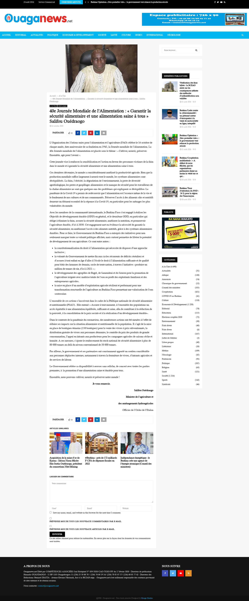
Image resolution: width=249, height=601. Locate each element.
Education (166, 313)
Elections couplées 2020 (172, 317)
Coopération (167, 292)
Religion (165, 367)
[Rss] (188, 573)
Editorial (20, 35)
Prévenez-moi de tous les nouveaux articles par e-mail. (82, 529)
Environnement (168, 321)
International (155, 35)
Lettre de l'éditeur (169, 338)
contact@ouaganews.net (48, 586)
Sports (138, 35)
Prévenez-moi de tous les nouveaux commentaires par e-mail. (86, 521)
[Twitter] (173, 573)
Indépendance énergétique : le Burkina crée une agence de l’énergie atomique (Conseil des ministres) (136, 462)
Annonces (166, 279)
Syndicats (166, 384)
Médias (165, 350)
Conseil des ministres (171, 287)
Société (102, 35)
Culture (126, 35)
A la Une (53, 106)
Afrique (165, 275)
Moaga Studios (147, 598)
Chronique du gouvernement (174, 283)
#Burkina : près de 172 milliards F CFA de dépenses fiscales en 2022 (101, 460)
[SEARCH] (196, 50)
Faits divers (167, 325)
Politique (52, 35)
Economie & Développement (78, 35)
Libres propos (62, 106)
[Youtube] (181, 573)
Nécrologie (174, 35)
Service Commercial (47, 2)
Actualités (37, 35)
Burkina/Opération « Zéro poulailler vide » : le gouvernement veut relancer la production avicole (189, 140)
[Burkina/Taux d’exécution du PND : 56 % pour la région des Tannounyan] (170, 192)
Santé (114, 35)
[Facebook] (165, 573)
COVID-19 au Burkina (171, 296)
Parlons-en (166, 359)
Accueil (6, 35)
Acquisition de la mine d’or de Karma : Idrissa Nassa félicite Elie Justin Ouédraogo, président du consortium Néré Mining (66, 462)
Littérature (166, 346)
